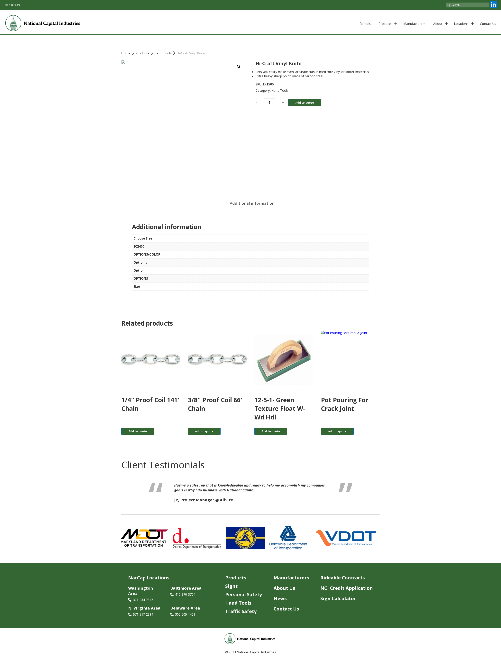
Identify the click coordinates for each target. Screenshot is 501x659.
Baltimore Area (186, 588)
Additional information (252, 203)
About (437, 24)
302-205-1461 (185, 614)
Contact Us (488, 24)
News (280, 598)
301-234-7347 (143, 600)
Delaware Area (185, 608)
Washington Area (140, 591)
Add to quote (305, 102)
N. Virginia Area (144, 608)
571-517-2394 (143, 614)
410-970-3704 (185, 595)
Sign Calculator (338, 598)
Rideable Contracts (342, 578)
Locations (461, 24)
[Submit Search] (449, 5)
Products (385, 24)
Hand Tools (279, 90)
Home (125, 53)
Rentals (365, 24)
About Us (284, 588)
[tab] (252, 203)
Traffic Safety (241, 611)
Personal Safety (243, 594)
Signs (231, 586)
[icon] (493, 8)
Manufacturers (414, 24)
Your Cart (14, 4)
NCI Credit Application (346, 588)
